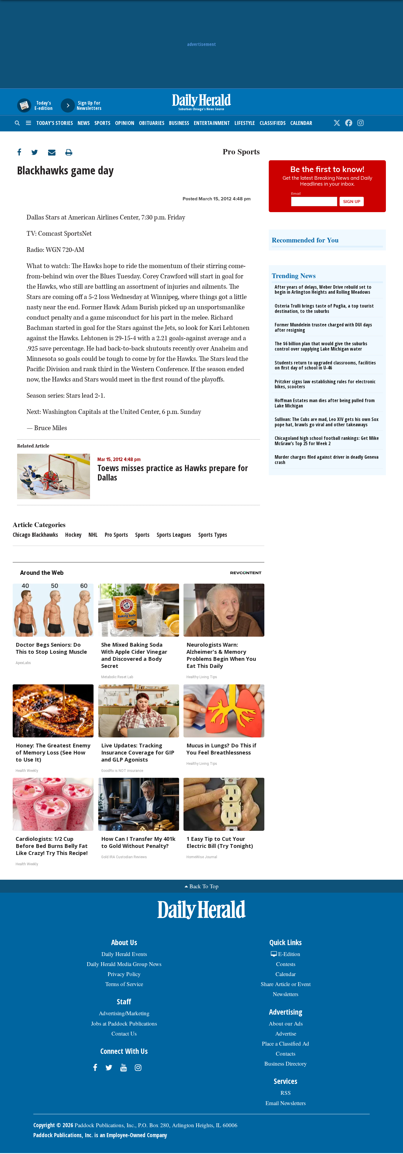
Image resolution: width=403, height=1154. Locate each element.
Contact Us (124, 1033)
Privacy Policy (124, 974)
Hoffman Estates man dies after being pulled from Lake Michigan (325, 403)
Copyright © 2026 (53, 1125)
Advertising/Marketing (124, 1013)
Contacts (285, 1053)
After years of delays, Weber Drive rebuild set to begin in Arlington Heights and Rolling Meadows (323, 289)
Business (179, 122)
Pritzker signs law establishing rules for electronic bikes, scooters (325, 384)
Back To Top (204, 886)
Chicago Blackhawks (35, 535)
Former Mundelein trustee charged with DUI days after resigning (323, 327)
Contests (285, 964)
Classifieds (273, 122)
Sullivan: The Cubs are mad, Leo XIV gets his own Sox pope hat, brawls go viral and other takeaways (327, 422)
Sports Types (212, 535)
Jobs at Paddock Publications (124, 1023)
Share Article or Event (286, 984)
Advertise (285, 1033)
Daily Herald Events (124, 953)
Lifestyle (245, 122)
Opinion (124, 122)
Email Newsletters (286, 1103)
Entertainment (212, 122)
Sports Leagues (174, 535)
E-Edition (288, 953)
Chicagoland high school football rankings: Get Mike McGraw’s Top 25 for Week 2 (327, 441)
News (84, 122)
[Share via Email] (56, 152)
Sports (102, 122)
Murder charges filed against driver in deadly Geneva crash (327, 459)
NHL (93, 535)
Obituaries (151, 122)
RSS (286, 1092)
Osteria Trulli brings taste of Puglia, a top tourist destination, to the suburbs (324, 308)
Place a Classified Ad (285, 1043)
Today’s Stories (54, 122)
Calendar (301, 122)
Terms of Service (124, 984)
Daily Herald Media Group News (124, 964)
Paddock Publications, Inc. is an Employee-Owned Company (100, 1135)
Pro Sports (241, 151)
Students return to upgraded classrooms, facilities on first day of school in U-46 (325, 365)
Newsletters (285, 994)
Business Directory (285, 1063)
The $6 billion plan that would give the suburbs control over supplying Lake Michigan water (321, 346)
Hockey (73, 535)
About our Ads (286, 1023)
